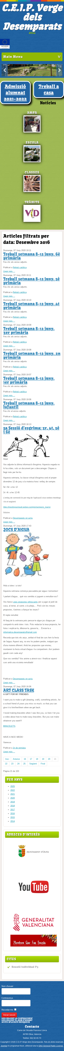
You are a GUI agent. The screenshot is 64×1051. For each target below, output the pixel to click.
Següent (33, 764)
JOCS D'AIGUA (16, 529)
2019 (12, 802)
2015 (12, 817)
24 (18, 764)
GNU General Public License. (51, 1046)
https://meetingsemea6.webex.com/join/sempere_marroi (26, 507)
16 (25, 759)
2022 (12, 790)
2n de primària (19, 748)
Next (59, 70)
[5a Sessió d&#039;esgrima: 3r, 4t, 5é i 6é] (26, 456)
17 (31, 759)
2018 (12, 806)
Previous (5, 70)
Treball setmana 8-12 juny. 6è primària (31, 256)
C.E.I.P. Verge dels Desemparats (32, 17)
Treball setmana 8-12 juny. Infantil (29, 405)
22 (6, 764)
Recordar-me (7, 1010)
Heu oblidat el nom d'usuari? (17, 1020)
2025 (12, 786)
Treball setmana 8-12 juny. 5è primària (31, 281)
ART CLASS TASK (18, 690)
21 (55, 759)
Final (43, 764)
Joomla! (4, 1046)
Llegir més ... (9, 271)
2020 (12, 798)
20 (49, 759)
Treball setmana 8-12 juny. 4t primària (31, 305)
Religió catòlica (20, 267)
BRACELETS (9, 726)
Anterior (16, 759)
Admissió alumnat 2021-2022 (15, 92)
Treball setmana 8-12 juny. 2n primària (31, 355)
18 (37, 759)
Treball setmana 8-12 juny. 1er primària (29, 380)
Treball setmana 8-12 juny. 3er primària (29, 330)
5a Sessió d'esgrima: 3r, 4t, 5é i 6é (31, 430)
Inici (7, 759)
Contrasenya (7, 998)
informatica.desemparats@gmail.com (20, 632)
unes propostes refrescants (25, 602)
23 (12, 764)
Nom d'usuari (7, 986)
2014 (12, 821)
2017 (12, 809)
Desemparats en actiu (23, 518)
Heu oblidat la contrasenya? (17, 1018)
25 (24, 764)
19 (43, 759)
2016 (12, 813)
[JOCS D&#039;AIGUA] (26, 577)
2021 (12, 794)
